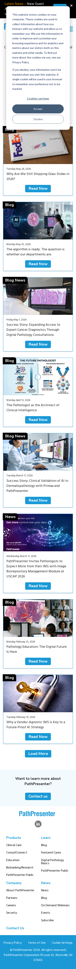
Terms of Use (37, 942)
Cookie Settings (62, 942)
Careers (11, 905)
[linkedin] (38, 824)
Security (11, 912)
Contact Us (15, 928)
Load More (38, 753)
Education (12, 860)
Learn (45, 837)
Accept (38, 108)
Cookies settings (38, 98)
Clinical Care (14, 845)
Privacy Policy (13, 942)
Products (13, 837)
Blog (44, 845)
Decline (38, 119)
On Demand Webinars (55, 905)
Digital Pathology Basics (52, 862)
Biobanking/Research (19, 867)
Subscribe (47, 920)
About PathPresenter (20, 890)
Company (13, 883)
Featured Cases (51, 852)
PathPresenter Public (20, 875)
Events (45, 912)
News (45, 883)
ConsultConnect (16, 852)
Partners (11, 898)
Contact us (38, 796)
